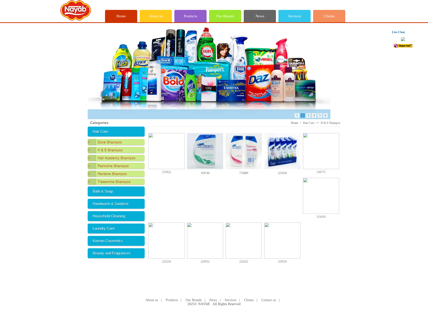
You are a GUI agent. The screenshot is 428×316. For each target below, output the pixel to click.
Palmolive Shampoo (108, 166)
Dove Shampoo (105, 142)
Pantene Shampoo (107, 174)
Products (190, 16)
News (260, 16)
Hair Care (100, 131)
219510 (282, 261)
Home (121, 16)
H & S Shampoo (105, 150)
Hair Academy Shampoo (111, 158)
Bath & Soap (103, 191)
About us (156, 16)
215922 (166, 172)
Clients (329, 16)
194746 (205, 173)
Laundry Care (104, 228)
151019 (321, 217)
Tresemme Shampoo (109, 181)
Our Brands (225, 16)
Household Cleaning (109, 216)
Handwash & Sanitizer (111, 204)
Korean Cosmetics (108, 241)
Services (294, 16)
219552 (205, 261)
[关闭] (411, 32)
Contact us (268, 300)
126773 (321, 172)
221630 (282, 173)
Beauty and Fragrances (112, 253)
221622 (243, 261)
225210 (166, 261)
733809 (243, 173)
